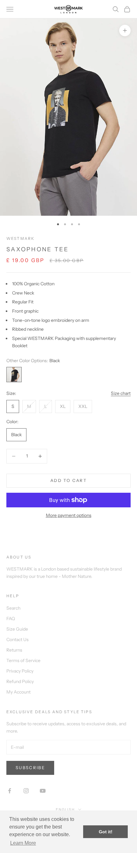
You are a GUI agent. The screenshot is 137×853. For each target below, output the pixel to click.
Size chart (121, 393)
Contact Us (17, 639)
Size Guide (17, 629)
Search (13, 608)
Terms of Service (23, 660)
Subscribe (30, 767)
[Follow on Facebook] (9, 791)
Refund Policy (20, 681)
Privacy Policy (19, 671)
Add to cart (68, 480)
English (65, 809)
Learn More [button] (23, 843)
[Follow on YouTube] (43, 791)
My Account (18, 692)
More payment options (68, 515)
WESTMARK (20, 238)
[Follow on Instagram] (26, 791)
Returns (14, 650)
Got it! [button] (105, 831)
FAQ (10, 618)
